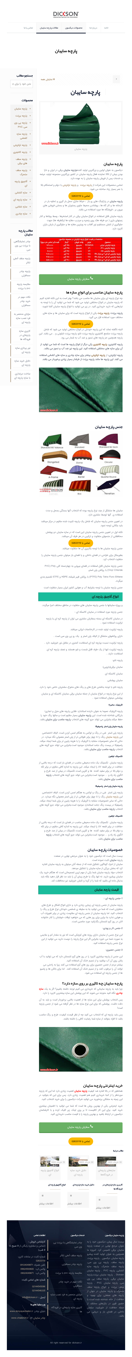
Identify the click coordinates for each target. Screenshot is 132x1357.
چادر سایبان (39, 1318)
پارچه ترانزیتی (69, 185)
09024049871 (27, 1273)
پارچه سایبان (112, 737)
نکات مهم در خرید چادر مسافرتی (24, 301)
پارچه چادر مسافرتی (25, 273)
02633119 (40, 1261)
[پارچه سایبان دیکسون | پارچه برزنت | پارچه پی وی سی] (66, 14)
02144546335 (38, 1291)
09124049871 (26, 1265)
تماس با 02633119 (81, 196)
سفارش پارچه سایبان (78, 279)
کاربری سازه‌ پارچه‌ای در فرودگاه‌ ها (112, 1186)
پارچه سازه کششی (22, 136)
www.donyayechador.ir (21, 1311)
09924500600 (27, 1269)
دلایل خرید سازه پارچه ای (83, 1184)
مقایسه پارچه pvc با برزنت (23, 286)
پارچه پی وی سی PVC (20, 125)
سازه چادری (21, 214)
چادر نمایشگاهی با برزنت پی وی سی (22, 246)
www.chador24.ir (20, 1318)
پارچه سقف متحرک (21, 172)
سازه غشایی (21, 207)
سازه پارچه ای (20, 200)
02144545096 (38, 1286)
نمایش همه (46, 79)
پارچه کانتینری (100, 344)
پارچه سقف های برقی (21, 161)
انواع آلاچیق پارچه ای (57, 1184)
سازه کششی (21, 193)
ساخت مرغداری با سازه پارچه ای (22, 376)
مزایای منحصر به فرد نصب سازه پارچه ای (22, 318)
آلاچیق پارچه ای (21, 183)
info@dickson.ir (30, 1297)
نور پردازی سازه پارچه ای (22, 350)
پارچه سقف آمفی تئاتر (21, 261)
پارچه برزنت (86, 185)
